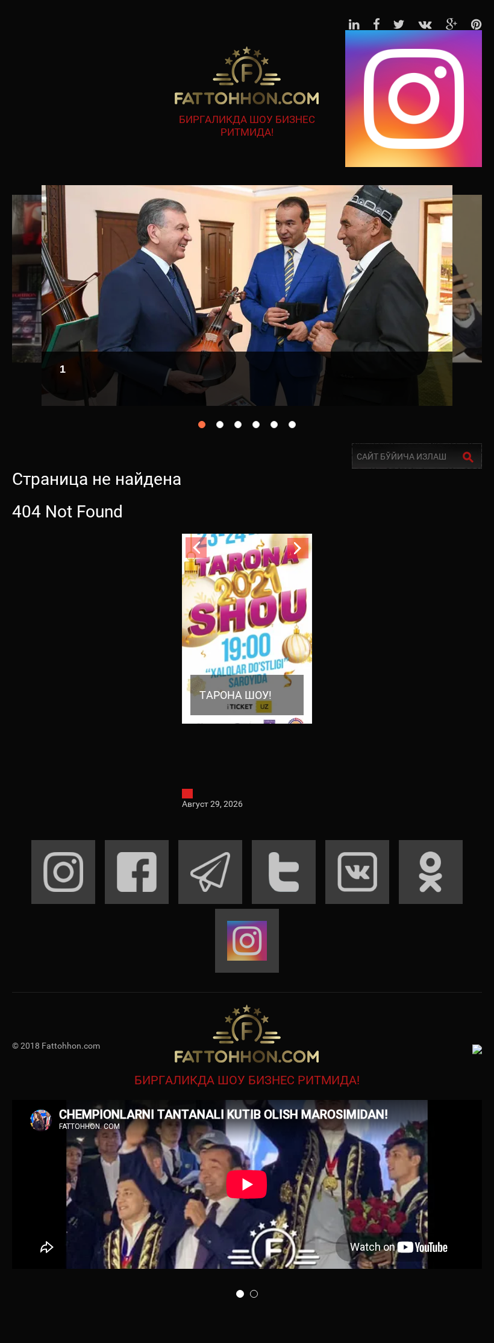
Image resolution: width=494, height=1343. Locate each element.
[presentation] (196, 547)
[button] (240, 1294)
